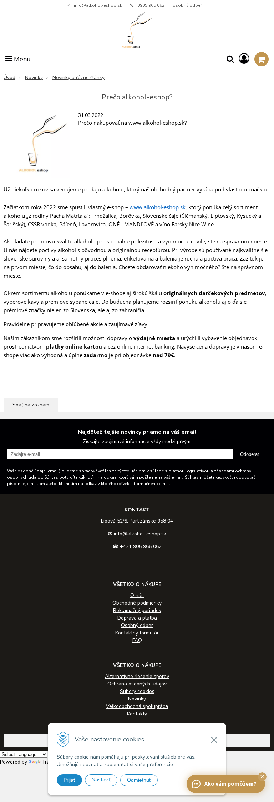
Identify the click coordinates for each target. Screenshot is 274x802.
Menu (21, 59)
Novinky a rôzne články (78, 77)
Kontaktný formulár (137, 632)
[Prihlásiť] (244, 59)
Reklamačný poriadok (137, 610)
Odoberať (249, 454)
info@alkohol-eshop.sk (98, 5)
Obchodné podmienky (137, 603)
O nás (137, 595)
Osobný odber (137, 625)
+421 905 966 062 (141, 546)
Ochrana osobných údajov (137, 683)
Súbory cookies (137, 691)
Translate (53, 762)
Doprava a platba (137, 618)
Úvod (9, 77)
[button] (262, 776)
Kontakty (137, 713)
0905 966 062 (150, 5)
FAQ (137, 640)
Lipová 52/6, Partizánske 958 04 (137, 521)
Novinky (34, 77)
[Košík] (261, 59)
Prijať (69, 780)
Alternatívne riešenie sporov (137, 676)
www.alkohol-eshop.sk (158, 207)
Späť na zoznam (30, 404)
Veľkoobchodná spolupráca (137, 706)
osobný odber (187, 5)
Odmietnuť (139, 780)
